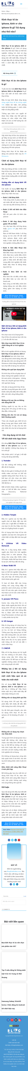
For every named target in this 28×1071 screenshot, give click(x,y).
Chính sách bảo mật (14, 1042)
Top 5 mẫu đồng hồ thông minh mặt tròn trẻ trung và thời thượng (14, 966)
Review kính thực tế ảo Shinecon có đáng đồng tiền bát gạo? (13, 832)
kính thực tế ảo (13, 36)
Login (24, 896)
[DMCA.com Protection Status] (14, 1026)
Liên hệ (14, 1040)
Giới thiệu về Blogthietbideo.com (14, 1045)
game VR (11, 229)
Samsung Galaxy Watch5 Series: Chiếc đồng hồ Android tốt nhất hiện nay (14, 997)
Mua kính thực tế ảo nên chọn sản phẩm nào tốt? (14, 937)
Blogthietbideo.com (14, 871)
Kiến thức (5, 36)
